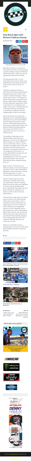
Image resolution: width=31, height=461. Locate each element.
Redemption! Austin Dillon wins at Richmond (12, 304)
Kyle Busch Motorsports (14, 238)
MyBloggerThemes (15, 458)
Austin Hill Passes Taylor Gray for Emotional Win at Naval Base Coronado (15, 264)
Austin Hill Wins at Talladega (11, 284)
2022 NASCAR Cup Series (8, 237)
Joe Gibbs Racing (19, 237)
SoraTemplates (14, 454)
